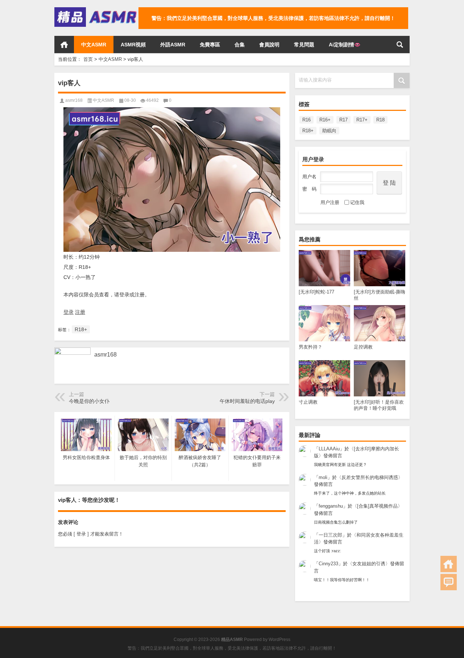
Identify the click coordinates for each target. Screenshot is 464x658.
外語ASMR (172, 44)
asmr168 (74, 100)
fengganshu (331, 506)
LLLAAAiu (329, 448)
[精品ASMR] (96, 9)
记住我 (357, 202)
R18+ (308, 130)
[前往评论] (448, 582)
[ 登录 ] (81, 534)
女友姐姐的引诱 (368, 563)
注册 (80, 312)
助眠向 (329, 130)
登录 (68, 312)
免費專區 (210, 44)
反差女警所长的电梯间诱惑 (369, 477)
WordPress (279, 639)
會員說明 (269, 44)
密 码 (309, 189)
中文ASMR (93, 44)
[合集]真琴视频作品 (377, 506)
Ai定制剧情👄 (344, 44)
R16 (306, 119)
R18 (380, 119)
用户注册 (329, 202)
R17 (343, 119)
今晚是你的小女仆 (89, 401)
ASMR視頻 (133, 44)
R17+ (362, 119)
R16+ (325, 119)
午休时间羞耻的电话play (247, 401)
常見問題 (304, 44)
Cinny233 (328, 563)
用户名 (309, 176)
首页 (64, 44)
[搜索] (400, 44)
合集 (240, 44)
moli (323, 477)
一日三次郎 (330, 535)
